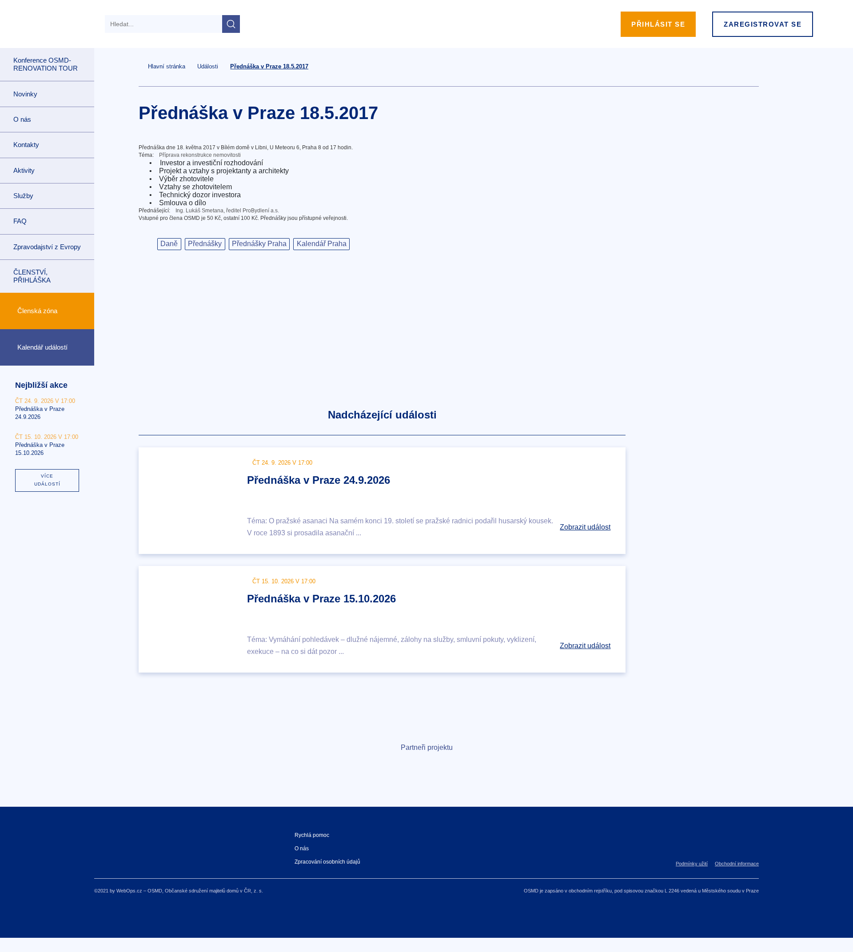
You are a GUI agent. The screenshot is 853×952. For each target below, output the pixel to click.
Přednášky (205, 243)
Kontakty (26, 144)
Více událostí (47, 480)
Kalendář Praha (322, 243)
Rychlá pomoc (312, 835)
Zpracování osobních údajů (327, 862)
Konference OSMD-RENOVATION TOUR (45, 64)
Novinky (25, 94)
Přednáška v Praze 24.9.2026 (318, 480)
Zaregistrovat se (762, 24)
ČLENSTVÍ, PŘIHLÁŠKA (32, 276)
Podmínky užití (692, 863)
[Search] (231, 24)
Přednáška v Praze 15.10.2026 (321, 599)
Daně (169, 243)
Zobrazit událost (585, 527)
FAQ (20, 221)
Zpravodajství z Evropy (47, 247)
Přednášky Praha (259, 243)
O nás (302, 848)
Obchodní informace (737, 863)
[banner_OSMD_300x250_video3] (703, 493)
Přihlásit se (658, 24)
